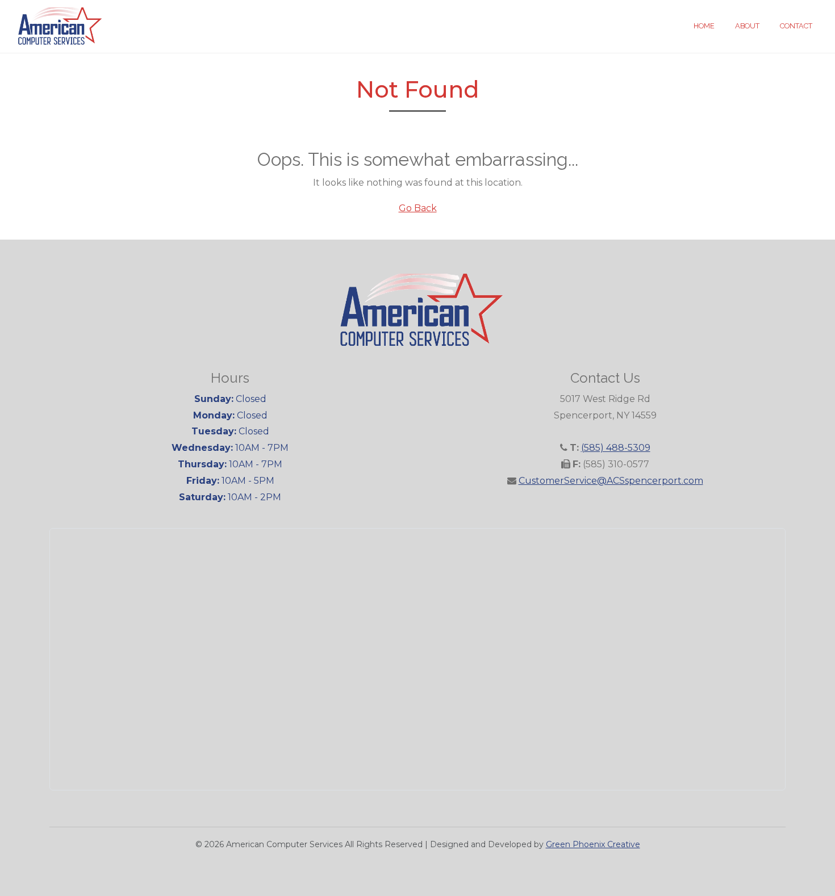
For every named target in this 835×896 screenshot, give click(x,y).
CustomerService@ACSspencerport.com (611, 480)
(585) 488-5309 (615, 447)
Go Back (418, 208)
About (747, 26)
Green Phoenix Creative (593, 844)
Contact (796, 26)
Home (704, 26)
